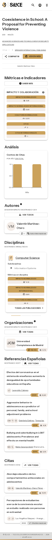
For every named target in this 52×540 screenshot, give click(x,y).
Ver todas (26, 332)
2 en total (19, 159)
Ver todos (26, 214)
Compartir (12, 56)
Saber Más (26, 83)
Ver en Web (33, 56)
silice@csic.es (27, 537)
